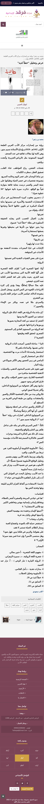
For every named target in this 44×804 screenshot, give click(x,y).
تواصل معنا (13, 788)
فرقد (36, 750)
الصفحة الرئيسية (21, 679)
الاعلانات (21, 693)
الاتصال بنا (21, 698)
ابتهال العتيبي (22, 104)
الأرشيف (21, 688)
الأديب (40, 605)
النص (24, 605)
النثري (32, 605)
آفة (37, 758)
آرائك (7, 750)
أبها (7, 758)
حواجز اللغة (15, 605)
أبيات (36, 765)
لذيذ (40, 610)
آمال (22, 758)
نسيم (27, 610)
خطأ (7, 605)
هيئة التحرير (21, 684)
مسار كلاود (17, 802)
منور (34, 610)
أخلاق (22, 765)
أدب (7, 765)
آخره (22, 750)
